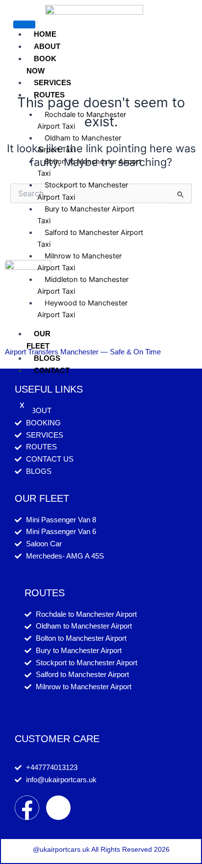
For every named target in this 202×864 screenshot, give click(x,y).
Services (52, 82)
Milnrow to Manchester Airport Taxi (79, 262)
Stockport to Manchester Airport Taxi (82, 191)
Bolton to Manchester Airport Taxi (89, 167)
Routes (49, 95)
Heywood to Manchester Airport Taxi (82, 309)
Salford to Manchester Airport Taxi (90, 238)
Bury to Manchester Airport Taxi (85, 215)
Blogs (47, 358)
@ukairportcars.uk (61, 849)
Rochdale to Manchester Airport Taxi (81, 120)
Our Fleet (38, 339)
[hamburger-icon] (24, 24)
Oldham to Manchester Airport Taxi (79, 144)
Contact (52, 370)
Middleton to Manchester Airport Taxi (82, 285)
